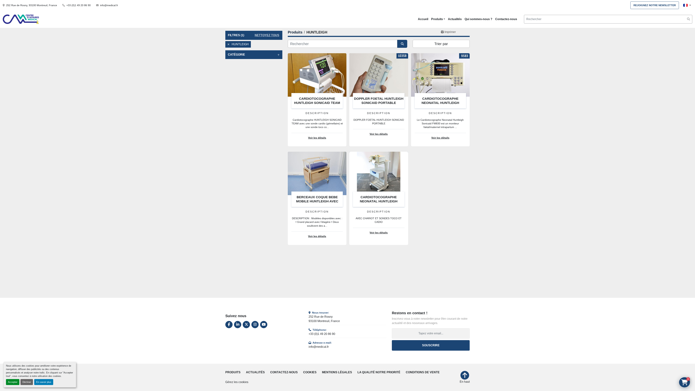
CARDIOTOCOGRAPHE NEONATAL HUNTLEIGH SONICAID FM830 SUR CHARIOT (440, 103)
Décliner (26, 382)
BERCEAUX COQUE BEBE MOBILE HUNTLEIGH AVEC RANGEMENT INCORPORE (317, 201)
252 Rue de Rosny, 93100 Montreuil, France (31, 5)
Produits (437, 19)
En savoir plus (43, 382)
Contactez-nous (506, 19)
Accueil (423, 19)
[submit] (688, 19)
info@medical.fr (109, 5)
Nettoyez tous (267, 35)
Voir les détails (317, 137)
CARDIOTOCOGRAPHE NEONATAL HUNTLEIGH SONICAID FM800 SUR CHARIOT (378, 201)
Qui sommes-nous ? (478, 19)
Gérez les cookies (236, 382)
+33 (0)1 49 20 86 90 (78, 5)
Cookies (310, 372)
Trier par (441, 44)
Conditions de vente (423, 372)
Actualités (455, 19)
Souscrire (431, 345)
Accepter (12, 382)
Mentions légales (337, 372)
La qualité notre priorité (378, 372)
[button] (438, 19)
